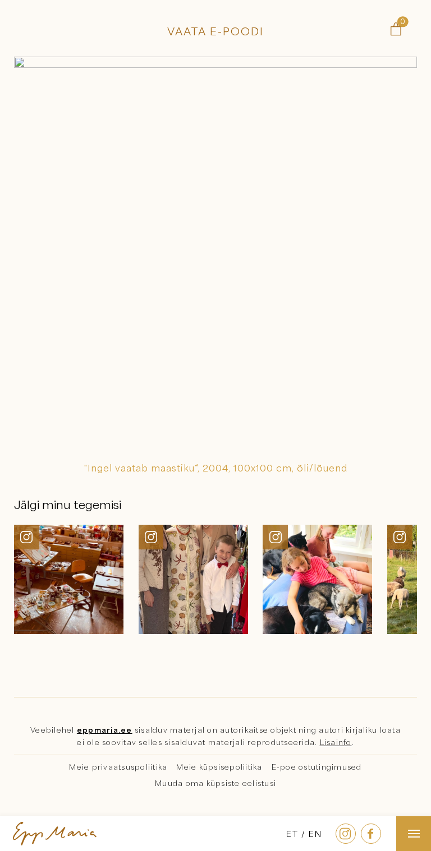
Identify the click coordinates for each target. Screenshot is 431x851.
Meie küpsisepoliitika (219, 766)
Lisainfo (336, 742)
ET (292, 834)
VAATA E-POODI (215, 31)
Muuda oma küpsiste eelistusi (215, 783)
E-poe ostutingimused (317, 766)
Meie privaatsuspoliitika (118, 766)
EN (315, 834)
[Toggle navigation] (413, 833)
